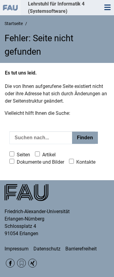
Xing (32, 263)
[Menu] (107, 7)
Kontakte (85, 162)
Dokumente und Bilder (40, 162)
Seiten (23, 155)
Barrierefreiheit (81, 249)
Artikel (49, 155)
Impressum (17, 249)
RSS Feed (21, 263)
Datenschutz (46, 249)
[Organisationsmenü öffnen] (10, 7)
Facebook (10, 263)
